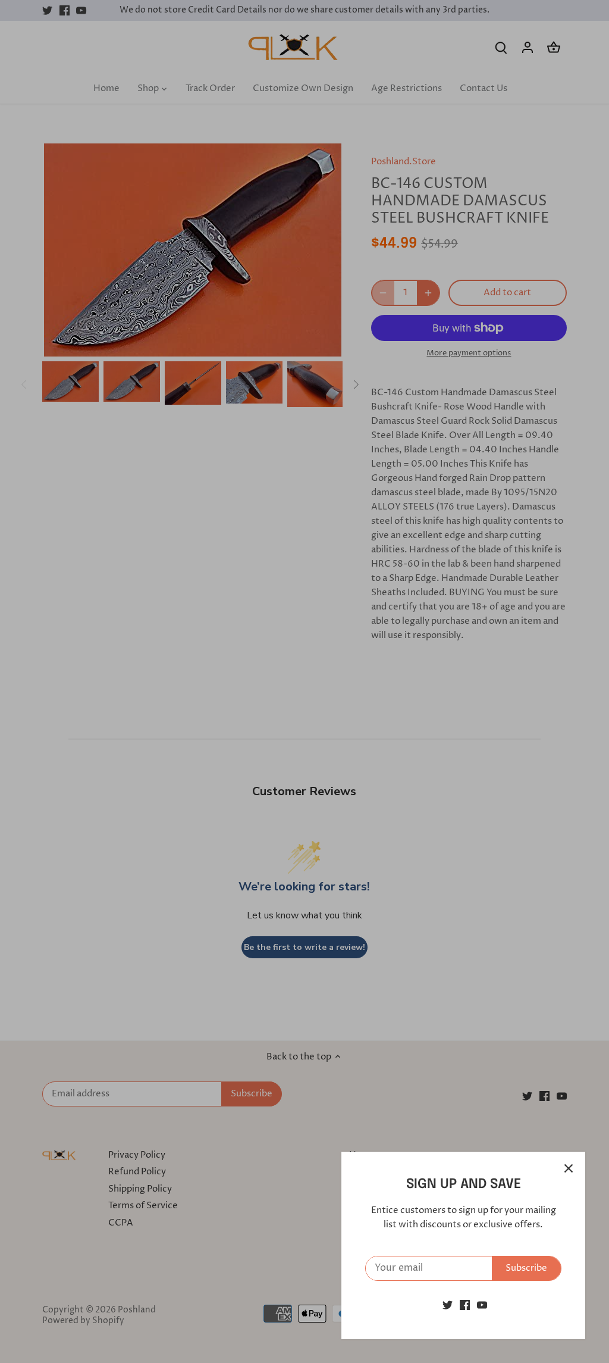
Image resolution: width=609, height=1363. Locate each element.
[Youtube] (482, 1305)
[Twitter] (447, 1305)
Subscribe (526, 1268)
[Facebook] (465, 1305)
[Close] (568, 1168)
